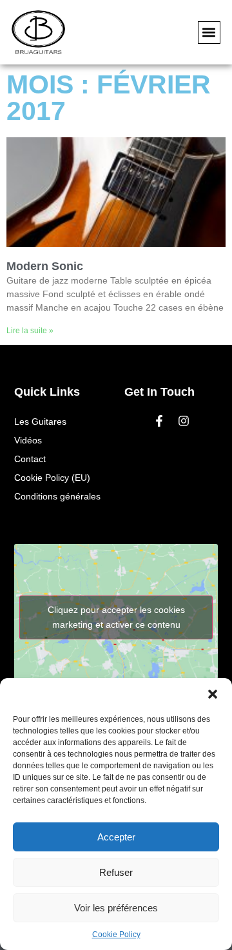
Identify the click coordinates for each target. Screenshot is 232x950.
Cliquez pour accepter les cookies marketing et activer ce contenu (116, 617)
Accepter (116, 836)
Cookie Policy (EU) (52, 477)
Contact (30, 459)
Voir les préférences (116, 907)
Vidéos (28, 440)
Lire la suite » (29, 330)
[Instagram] (183, 421)
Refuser (116, 872)
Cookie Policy (116, 934)
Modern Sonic (44, 266)
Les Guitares (40, 421)
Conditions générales (57, 496)
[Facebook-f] (159, 421)
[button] (212, 694)
